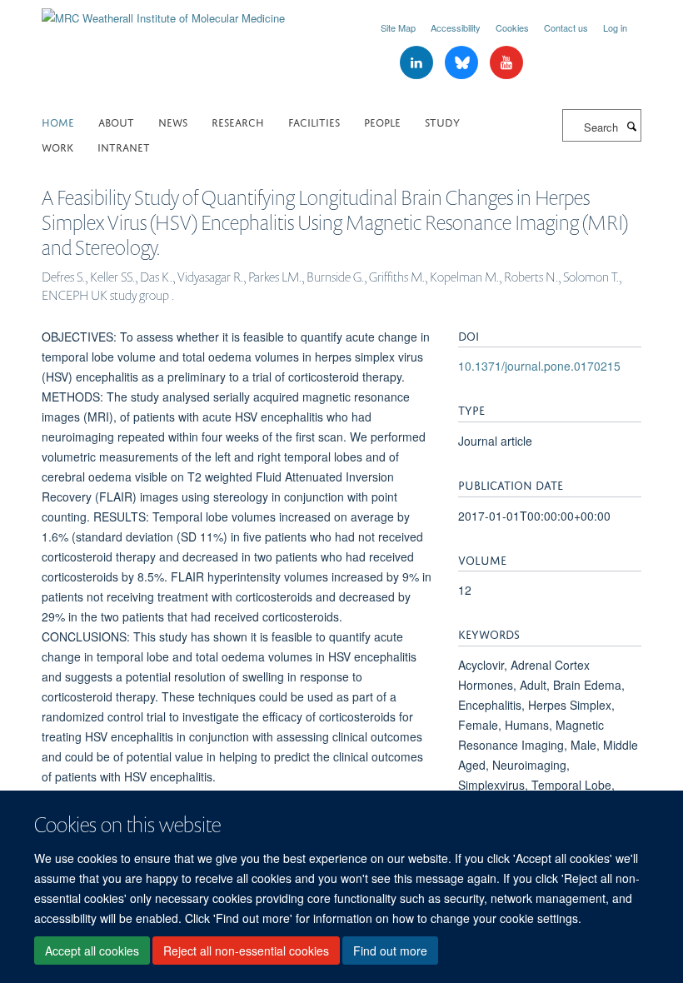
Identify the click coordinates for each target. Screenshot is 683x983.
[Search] (631, 126)
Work (57, 146)
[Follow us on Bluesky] (463, 63)
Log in (615, 27)
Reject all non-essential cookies (246, 950)
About (116, 121)
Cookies (512, 27)
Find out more (390, 950)
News (172, 121)
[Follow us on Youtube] (506, 63)
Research (238, 121)
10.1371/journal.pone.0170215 (539, 365)
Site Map (398, 27)
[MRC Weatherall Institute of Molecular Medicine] (163, 12)
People (382, 121)
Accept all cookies (92, 950)
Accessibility (456, 27)
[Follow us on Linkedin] (418, 63)
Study (442, 121)
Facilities (314, 121)
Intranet (123, 146)
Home (58, 121)
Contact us (566, 27)
